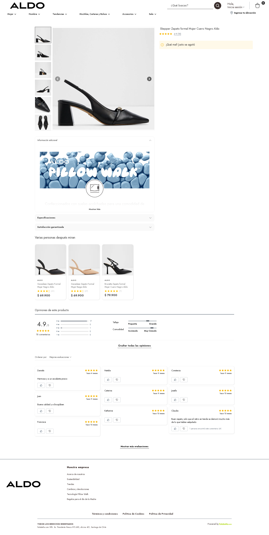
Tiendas (70, 484)
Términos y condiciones (105, 513)
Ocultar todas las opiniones (134, 345)
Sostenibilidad (73, 479)
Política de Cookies (133, 513)
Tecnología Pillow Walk (77, 494)
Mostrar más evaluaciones (134, 446)
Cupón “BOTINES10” (133, 474)
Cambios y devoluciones (78, 489)
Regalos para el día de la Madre (81, 499)
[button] (194, 5)
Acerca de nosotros (76, 474)
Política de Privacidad (161, 513)
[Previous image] (57, 78)
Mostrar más (94, 209)
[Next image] (149, 78)
